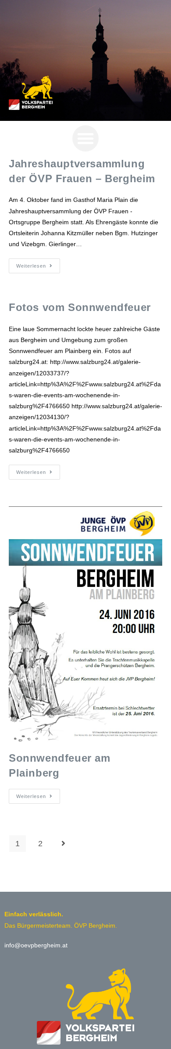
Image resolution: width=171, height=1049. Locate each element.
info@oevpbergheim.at (36, 945)
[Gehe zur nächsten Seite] (63, 843)
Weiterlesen (38, 263)
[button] (85, 138)
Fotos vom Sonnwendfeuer (80, 307)
